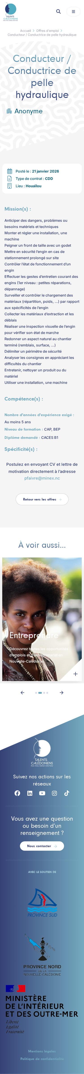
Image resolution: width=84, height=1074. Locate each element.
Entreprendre (34, 635)
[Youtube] (42, 793)
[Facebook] (17, 793)
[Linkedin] (29, 793)
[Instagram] (54, 793)
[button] (22, 692)
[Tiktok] (66, 793)
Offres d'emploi (47, 31)
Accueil (25, 31)
